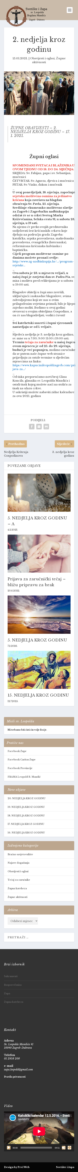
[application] (39, 1131)
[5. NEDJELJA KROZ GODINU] (39, 615)
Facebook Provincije (20, 768)
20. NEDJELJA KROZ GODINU (26, 798)
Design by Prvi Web (17, 1167)
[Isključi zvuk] (63, 1147)
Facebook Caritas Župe (22, 759)
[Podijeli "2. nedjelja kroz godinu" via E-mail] (39, 426)
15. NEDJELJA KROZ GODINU (38, 695)
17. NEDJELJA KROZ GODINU (26, 824)
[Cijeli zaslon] (69, 1147)
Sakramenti (11, 976)
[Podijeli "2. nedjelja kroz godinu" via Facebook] (31, 426)
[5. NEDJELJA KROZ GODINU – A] (39, 493)
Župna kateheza (17, 888)
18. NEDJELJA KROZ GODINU (26, 815)
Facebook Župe (17, 751)
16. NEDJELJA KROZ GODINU (26, 832)
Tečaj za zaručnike (19, 879)
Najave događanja (18, 862)
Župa (7, 993)
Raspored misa (13, 984)
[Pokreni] (9, 1147)
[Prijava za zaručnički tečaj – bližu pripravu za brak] (39, 554)
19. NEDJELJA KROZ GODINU (26, 807)
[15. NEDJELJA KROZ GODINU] (39, 670)
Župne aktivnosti (17, 897)
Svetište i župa (65, 1167)
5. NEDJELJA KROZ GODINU (37, 640)
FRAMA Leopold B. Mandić (24, 776)
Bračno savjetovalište (20, 854)
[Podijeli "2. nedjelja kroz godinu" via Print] (46, 426)
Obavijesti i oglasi (42, 58)
